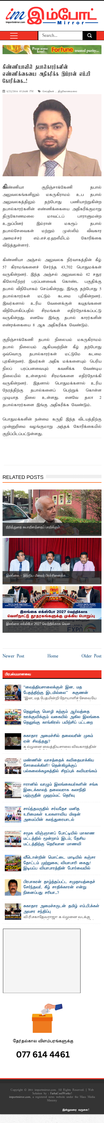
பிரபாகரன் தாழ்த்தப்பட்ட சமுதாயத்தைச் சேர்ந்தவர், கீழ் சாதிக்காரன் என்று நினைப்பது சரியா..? (59, 887)
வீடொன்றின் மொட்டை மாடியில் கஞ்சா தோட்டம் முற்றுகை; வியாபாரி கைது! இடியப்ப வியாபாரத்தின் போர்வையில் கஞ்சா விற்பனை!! (59, 865)
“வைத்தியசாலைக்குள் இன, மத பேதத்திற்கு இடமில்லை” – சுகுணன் (55, 690)
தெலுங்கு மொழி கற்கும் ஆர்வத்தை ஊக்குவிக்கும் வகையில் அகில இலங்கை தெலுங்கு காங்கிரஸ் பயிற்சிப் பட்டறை (61, 717)
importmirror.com (19, 1097)
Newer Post (13, 656)
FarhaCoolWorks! (61, 1093)
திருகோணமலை (67, 91)
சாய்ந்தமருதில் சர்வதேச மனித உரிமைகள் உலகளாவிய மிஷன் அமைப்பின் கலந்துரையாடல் (52, 814)
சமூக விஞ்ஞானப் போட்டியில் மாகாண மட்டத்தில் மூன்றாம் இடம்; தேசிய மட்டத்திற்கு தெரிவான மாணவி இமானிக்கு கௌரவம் (59, 841)
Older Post (91, 656)
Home (52, 656)
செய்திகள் (48, 91)
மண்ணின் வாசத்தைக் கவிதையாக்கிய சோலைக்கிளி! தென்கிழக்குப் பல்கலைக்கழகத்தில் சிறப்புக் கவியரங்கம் (60, 766)
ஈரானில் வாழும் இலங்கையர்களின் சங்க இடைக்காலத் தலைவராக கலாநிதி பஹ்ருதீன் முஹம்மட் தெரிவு (60, 790)
